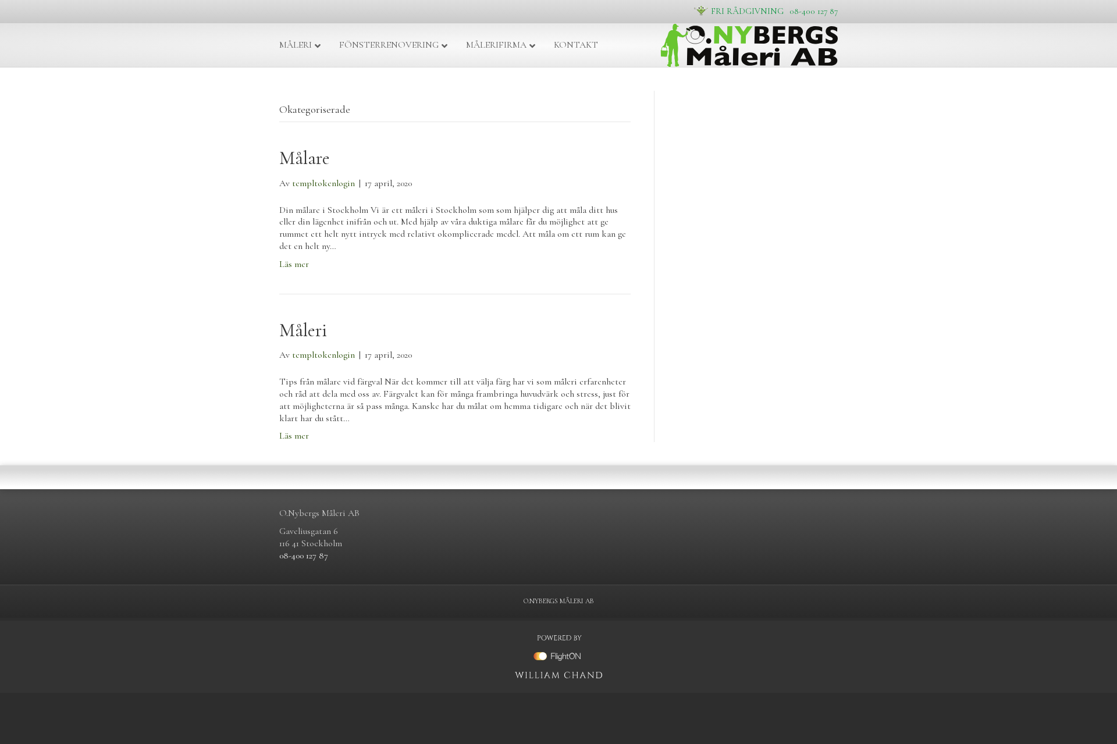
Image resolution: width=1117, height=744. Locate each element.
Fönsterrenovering (389, 45)
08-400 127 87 (774, 11)
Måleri (295, 45)
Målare (304, 158)
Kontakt (576, 45)
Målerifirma (496, 45)
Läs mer (294, 264)
